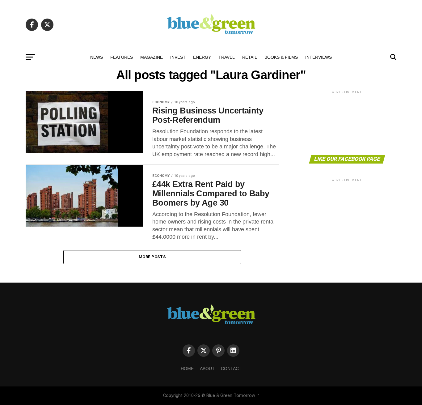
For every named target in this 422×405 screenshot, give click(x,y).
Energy (202, 57)
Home (187, 368)
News (96, 57)
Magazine (151, 57)
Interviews (318, 57)
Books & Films (281, 57)
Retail (249, 57)
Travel (226, 57)
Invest (178, 57)
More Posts (152, 256)
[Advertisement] (347, 122)
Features (121, 57)
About (207, 368)
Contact (231, 368)
